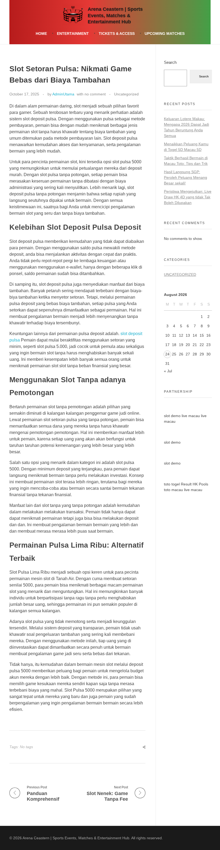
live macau (191, 416)
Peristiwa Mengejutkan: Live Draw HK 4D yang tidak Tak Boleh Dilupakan (187, 197)
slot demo (172, 416)
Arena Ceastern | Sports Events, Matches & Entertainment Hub (115, 16)
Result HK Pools (194, 484)
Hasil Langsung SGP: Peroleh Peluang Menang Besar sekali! (185, 177)
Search (170, 62)
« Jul (168, 371)
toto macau (173, 490)
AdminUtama (63, 94)
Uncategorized (126, 94)
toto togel (172, 484)
